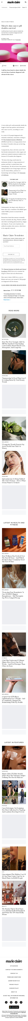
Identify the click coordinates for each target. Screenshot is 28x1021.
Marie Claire (6, 38)
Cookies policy (14, 988)
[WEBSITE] (18, 290)
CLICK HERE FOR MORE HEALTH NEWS (13, 285)
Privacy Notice (20, 259)
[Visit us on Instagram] (11, 1002)
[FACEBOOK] (12, 290)
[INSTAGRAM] (16, 290)
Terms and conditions (14, 977)
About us (14, 992)
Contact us (14, 973)
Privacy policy (14, 984)
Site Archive (14, 966)
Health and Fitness (7, 21)
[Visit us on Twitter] (6, 1002)
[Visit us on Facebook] (16, 1002)
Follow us (16, 65)
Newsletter (24, 65)
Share (5, 65)
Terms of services (19, 258)
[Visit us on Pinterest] (21, 1002)
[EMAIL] (20, 290)
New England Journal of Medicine (12, 139)
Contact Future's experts (14, 969)
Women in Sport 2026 (14, 7)
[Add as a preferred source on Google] (14, 1007)
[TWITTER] (14, 290)
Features (18, 39)
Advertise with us (14, 980)
